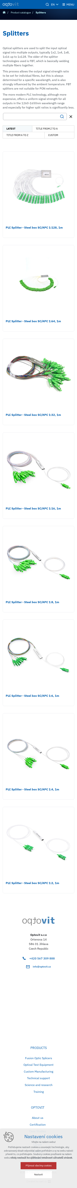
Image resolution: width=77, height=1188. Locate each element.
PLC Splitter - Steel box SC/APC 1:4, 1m (32, 789)
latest (10, 128)
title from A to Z (17, 135)
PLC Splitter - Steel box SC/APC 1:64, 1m (33, 321)
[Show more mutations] (57, 4)
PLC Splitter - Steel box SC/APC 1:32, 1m (33, 415)
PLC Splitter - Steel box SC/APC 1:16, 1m (33, 508)
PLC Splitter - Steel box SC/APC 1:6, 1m (32, 695)
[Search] (35, 116)
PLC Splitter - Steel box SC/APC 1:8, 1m (32, 602)
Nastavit (38, 1174)
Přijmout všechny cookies (39, 1165)
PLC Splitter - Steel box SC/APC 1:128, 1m (34, 227)
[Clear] (71, 117)
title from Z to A (47, 128)
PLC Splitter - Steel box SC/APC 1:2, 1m (32, 883)
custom (53, 135)
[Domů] (5, 12)
